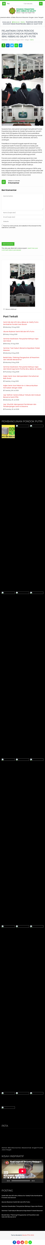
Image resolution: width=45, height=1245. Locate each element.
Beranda (16, 22)
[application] (22, 1171)
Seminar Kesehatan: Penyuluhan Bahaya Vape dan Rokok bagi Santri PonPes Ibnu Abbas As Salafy (22, 368)
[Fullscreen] (40, 1181)
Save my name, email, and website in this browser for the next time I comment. (21, 227)
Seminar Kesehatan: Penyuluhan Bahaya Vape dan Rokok (20, 340)
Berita (23, 22)
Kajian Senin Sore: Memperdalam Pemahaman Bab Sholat (21, 377)
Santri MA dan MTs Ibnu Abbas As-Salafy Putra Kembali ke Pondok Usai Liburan (20, 323)
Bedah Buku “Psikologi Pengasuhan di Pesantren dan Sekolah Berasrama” (21, 358)
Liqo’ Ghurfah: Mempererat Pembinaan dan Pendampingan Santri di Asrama (19, 405)
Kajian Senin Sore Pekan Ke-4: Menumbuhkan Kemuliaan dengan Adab (20, 386)
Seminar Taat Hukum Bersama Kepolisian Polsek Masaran (21, 349)
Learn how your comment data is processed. (20, 249)
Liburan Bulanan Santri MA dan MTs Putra (18, 331)
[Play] (4, 1181)
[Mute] (37, 1181)
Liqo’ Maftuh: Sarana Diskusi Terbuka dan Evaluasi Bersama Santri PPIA (22, 396)
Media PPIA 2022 (28, 1235)
